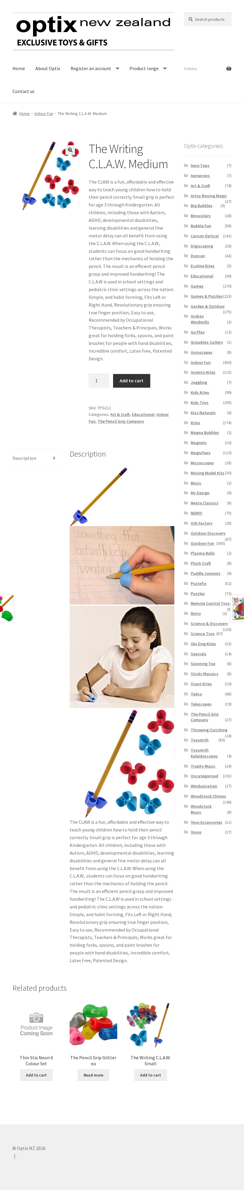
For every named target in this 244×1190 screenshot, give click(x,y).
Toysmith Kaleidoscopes (204, 753)
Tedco (196, 694)
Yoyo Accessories (206, 822)
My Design (200, 492)
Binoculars (201, 215)
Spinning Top (203, 663)
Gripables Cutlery (207, 342)
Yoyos (196, 832)
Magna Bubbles (205, 432)
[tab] (36, 458)
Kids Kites (200, 392)
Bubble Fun (201, 225)
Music (196, 483)
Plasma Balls (203, 553)
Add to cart (131, 380)
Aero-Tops (200, 165)
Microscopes (202, 462)
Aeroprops (200, 175)
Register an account (91, 68)
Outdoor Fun (202, 543)
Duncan (198, 255)
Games (197, 286)
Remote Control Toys (210, 603)
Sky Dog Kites (203, 643)
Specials (199, 653)
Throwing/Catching (209, 730)
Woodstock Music (201, 809)
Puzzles (198, 593)
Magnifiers (201, 452)
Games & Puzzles (207, 296)
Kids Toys (200, 402)
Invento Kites (203, 372)
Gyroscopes (201, 352)
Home (18, 68)
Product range (144, 68)
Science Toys (203, 633)
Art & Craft (120, 414)
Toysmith (200, 740)
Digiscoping (202, 246)
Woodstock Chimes (208, 796)
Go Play (198, 332)
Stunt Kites (201, 683)
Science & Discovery (209, 623)
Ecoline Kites (203, 266)
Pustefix (199, 583)
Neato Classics (204, 503)
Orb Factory (201, 523)
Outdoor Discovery (208, 533)
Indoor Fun (44, 113)
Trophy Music (203, 766)
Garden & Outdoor (208, 306)
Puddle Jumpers (205, 573)
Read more (93, 1075)
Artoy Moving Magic (209, 195)
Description (24, 458)
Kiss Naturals (203, 412)
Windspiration (204, 786)
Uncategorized (204, 776)
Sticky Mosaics (204, 673)
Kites (195, 422)
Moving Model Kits (207, 473)
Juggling (199, 382)
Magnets (199, 442)
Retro (196, 613)
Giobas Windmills (200, 319)
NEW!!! (196, 513)
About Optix (47, 68)
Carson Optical (205, 236)
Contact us (23, 91)
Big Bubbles (201, 205)
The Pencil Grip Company (121, 421)
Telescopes (201, 704)
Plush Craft (201, 563)
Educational (143, 414)
